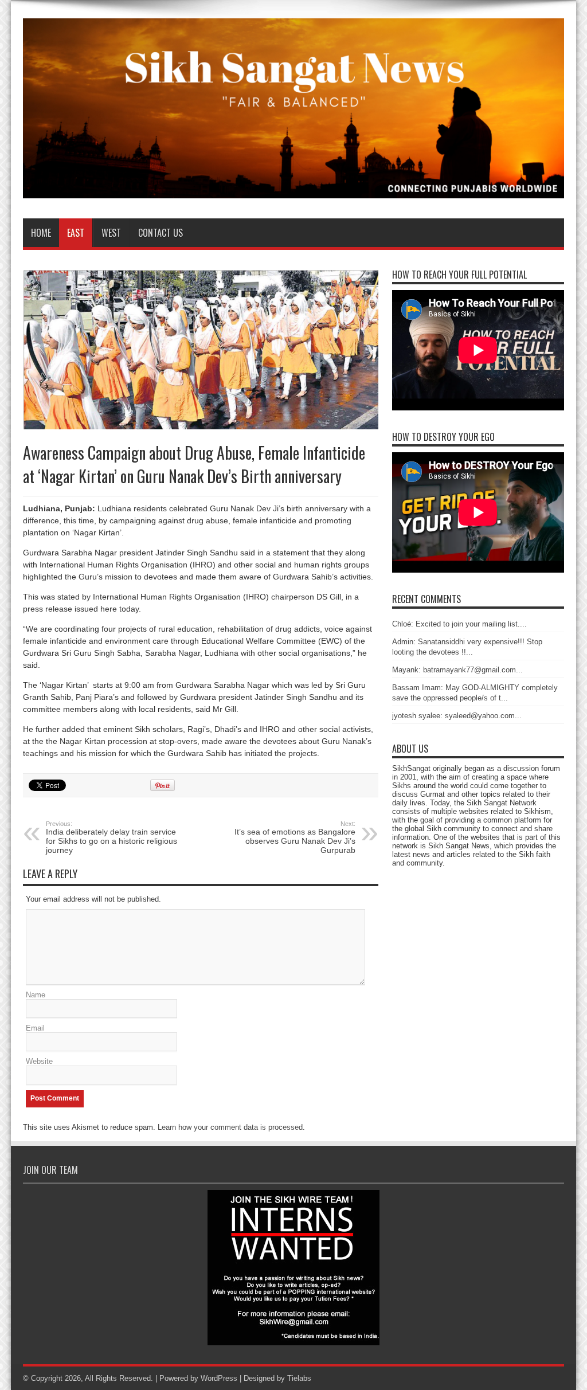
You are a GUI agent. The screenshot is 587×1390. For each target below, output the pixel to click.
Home (41, 233)
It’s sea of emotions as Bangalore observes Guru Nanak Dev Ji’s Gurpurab (294, 837)
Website (39, 1061)
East (75, 233)
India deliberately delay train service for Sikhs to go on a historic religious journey (111, 837)
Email (35, 1028)
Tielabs (299, 1378)
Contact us (160, 233)
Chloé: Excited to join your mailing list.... (459, 624)
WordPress (219, 1378)
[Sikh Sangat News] (293, 189)
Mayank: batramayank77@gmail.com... (457, 669)
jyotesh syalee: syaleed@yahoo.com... (457, 715)
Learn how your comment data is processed (230, 1127)
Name (35, 994)
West (111, 233)
